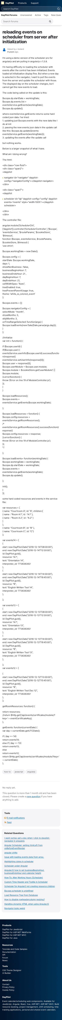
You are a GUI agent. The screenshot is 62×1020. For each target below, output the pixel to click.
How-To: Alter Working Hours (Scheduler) (23, 877)
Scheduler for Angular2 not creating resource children (29, 886)
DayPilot (9, 3)
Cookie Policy (8, 990)
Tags (46, 15)
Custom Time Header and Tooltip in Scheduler (26, 882)
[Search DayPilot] (58, 8)
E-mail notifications (16, 818)
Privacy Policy (8, 987)
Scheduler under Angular (16, 866)
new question (34, 796)
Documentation (9, 952)
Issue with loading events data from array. (24, 857)
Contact (5, 984)
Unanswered (26, 15)
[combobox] (28, 8)
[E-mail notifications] (5, 818)
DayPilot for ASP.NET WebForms (16, 932)
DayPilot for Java (9, 938)
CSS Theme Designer (11, 970)
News (4, 960)
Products (22, 3)
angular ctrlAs (10, 852)
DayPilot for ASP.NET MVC (14, 935)
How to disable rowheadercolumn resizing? (24, 899)
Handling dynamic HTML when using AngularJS (26, 904)
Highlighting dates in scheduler (18, 861)
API (3, 955)
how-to (7, 772)
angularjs (31, 772)
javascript (19, 772)
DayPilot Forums (9, 15)
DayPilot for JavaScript (12, 929)
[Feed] (5, 822)
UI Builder (6, 973)
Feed (9, 822)
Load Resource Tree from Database (21, 895)
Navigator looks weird (14, 908)
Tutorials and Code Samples (14, 949)
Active (38, 15)
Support (34, 3)
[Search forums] (50, 21)
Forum (5, 957)
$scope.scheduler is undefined (18, 890)
